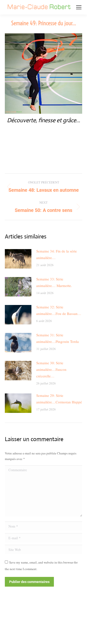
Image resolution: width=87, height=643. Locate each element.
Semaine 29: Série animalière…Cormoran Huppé (59, 398)
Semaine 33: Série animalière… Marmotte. (54, 282)
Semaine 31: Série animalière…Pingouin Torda (57, 338)
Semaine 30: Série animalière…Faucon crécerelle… (51, 369)
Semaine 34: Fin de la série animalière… (56, 254)
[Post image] (18, 259)
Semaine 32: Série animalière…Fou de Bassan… (58, 310)
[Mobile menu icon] (78, 7)
